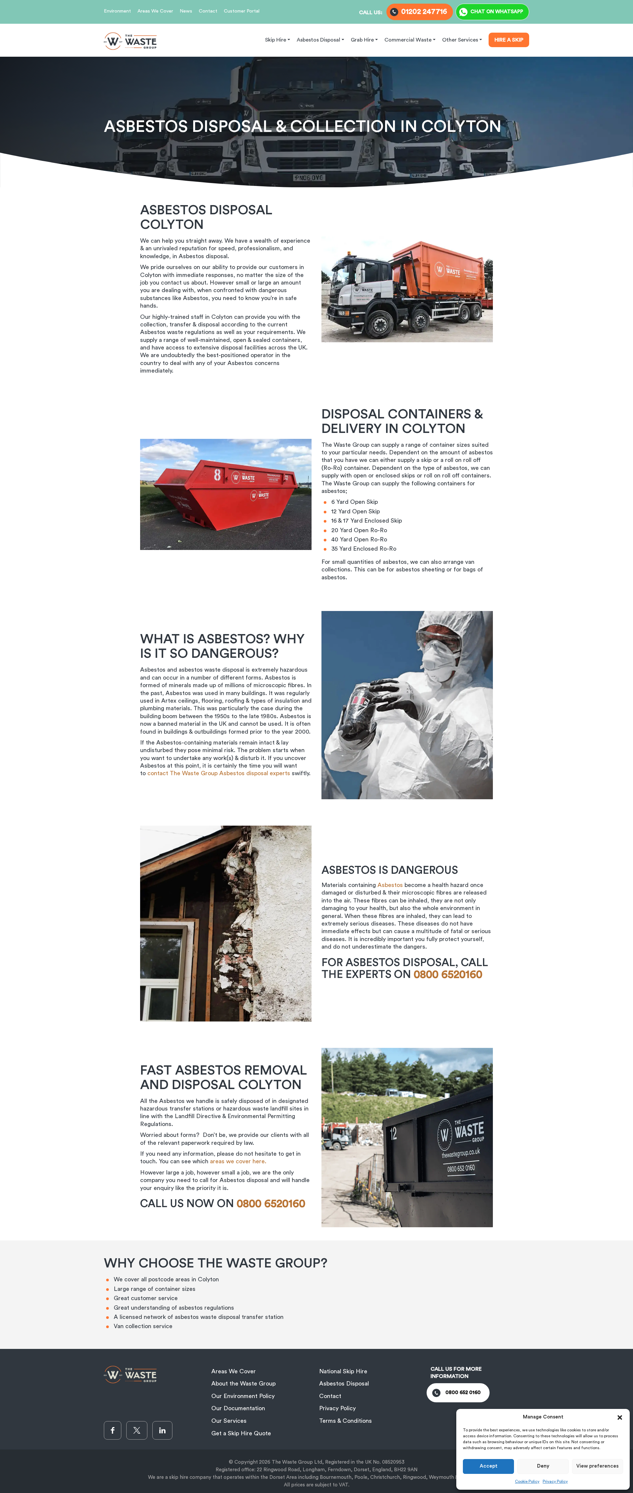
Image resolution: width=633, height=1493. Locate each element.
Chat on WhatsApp (496, 11)
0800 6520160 (272, 1203)
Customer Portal (241, 11)
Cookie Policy (527, 1481)
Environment (117, 11)
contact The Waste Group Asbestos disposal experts (218, 773)
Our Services (229, 1421)
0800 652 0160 (463, 1392)
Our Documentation (238, 1408)
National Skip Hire (343, 1371)
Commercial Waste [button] (408, 40)
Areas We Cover (155, 11)
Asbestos (390, 885)
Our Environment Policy (243, 1396)
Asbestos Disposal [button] (318, 40)
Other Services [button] (460, 40)
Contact (208, 11)
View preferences (597, 1466)
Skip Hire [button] (275, 40)
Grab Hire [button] (362, 40)
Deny (543, 1466)
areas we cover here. (239, 1161)
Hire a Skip (509, 40)
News (186, 11)
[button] (620, 1417)
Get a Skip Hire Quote (241, 1433)
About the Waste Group (243, 1383)
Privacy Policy (555, 1481)
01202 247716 (424, 11)
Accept (488, 1466)
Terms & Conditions (345, 1421)
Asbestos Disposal (344, 1383)
